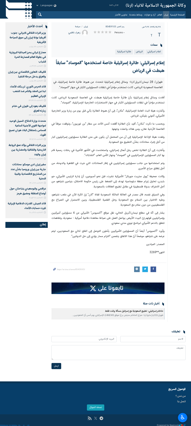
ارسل (56, 366)
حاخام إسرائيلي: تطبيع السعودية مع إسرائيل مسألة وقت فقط (134, 311)
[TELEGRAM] (101, 419)
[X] (95, 419)
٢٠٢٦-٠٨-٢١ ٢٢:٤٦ (36, 139)
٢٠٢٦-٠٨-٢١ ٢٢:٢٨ (36, 159)
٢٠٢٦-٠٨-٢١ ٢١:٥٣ (36, 198)
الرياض (139, 52)
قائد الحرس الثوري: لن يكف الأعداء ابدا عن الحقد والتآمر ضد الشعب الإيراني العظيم (28, 91)
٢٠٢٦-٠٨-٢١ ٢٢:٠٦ (36, 183)
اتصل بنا (181, 401)
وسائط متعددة (135, 15)
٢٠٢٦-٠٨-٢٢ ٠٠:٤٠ (36, 81)
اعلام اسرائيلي (154, 52)
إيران (166, 15)
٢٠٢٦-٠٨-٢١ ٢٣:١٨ (36, 115)
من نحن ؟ (181, 396)
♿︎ (182, 417)
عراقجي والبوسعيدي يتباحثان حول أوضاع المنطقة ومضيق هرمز (28, 191)
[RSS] (89, 419)
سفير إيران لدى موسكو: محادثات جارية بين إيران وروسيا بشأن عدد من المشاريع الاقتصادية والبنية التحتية (28, 171)
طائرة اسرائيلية (124, 52)
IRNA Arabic (156, 5)
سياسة (77, 26)
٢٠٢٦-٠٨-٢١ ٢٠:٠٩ (36, 212)
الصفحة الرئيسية (177, 15)
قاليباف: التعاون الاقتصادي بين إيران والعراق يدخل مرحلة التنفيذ (27, 74)
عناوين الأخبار (121, 15)
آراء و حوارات (150, 15)
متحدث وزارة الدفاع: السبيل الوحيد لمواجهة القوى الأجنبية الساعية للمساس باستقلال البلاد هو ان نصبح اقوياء (27, 128)
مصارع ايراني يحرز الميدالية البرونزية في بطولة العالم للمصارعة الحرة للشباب (27, 57)
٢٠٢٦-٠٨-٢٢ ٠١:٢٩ (36, 66)
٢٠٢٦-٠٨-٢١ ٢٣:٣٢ (36, 100)
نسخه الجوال (95, 407)
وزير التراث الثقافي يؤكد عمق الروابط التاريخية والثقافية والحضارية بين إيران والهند (27, 150)
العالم (159, 15)
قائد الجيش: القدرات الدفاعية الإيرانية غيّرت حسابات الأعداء (27, 206)
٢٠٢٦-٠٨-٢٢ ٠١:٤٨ (36, 47)
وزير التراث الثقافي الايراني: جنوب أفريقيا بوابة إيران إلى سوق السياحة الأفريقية (28, 38)
